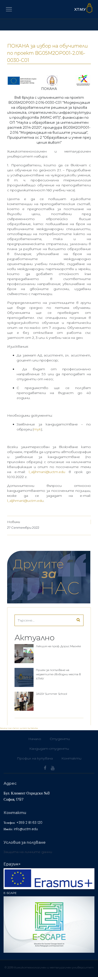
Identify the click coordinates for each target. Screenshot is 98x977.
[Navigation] (9, 9)
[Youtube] (52, 768)
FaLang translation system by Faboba (19, 728)
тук (37, 429)
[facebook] (45, 768)
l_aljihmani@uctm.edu (47, 472)
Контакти (71, 758)
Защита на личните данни (28, 852)
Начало (34, 739)
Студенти (60, 739)
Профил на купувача (35, 758)
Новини (13, 522)
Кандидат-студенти (49, 748)
